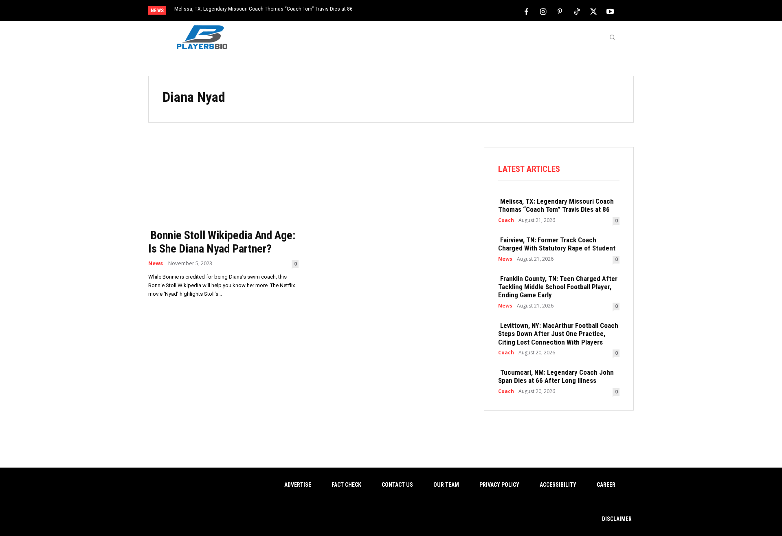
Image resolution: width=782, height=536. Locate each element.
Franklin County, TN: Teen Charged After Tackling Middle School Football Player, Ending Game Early (557, 287)
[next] (418, 11)
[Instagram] (543, 11)
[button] (612, 37)
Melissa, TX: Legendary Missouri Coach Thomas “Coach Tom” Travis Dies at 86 (263, 9)
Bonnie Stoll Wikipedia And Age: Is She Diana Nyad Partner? (221, 242)
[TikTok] (576, 11)
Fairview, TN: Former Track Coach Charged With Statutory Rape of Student (556, 244)
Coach (506, 220)
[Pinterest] (560, 11)
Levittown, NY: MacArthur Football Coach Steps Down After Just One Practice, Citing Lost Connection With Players (558, 333)
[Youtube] (610, 11)
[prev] (405, 11)
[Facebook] (526, 11)
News (155, 263)
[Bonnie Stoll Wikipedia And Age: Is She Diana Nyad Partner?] (223, 185)
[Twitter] (593, 11)
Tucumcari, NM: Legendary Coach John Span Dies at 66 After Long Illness (556, 376)
